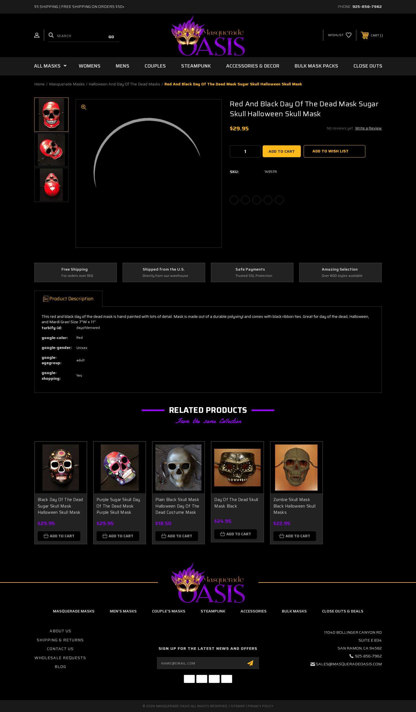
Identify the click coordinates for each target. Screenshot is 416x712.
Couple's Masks (168, 611)
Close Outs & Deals (342, 611)
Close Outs (367, 66)
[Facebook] (234, 200)
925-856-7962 (367, 6)
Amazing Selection (340, 269)
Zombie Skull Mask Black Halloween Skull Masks (294, 506)
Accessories (254, 611)
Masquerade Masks (74, 611)
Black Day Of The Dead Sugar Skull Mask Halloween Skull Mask (60, 506)
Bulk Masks (294, 611)
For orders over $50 (77, 275)
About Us (60, 631)
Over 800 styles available (342, 275)
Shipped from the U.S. (164, 269)
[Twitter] (268, 200)
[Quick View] (75, 453)
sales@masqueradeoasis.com (349, 664)
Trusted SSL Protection (253, 275)
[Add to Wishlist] (75, 467)
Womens (89, 66)
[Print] (256, 200)
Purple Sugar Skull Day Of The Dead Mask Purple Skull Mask (118, 506)
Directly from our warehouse (165, 275)
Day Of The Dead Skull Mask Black (236, 503)
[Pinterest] (279, 200)
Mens (122, 66)
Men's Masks (123, 611)
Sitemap (238, 706)
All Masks (47, 66)
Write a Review (368, 128)
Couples (155, 66)
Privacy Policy (260, 706)
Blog (60, 666)
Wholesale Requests (60, 658)
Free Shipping (74, 269)
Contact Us (60, 649)
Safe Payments (250, 269)
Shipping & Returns (60, 640)
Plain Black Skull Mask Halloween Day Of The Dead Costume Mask (177, 506)
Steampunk (196, 66)
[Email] (245, 200)
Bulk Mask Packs (316, 66)
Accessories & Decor (252, 66)
